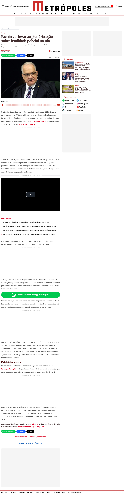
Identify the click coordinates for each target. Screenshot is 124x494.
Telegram (35, 424)
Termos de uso (40, 492)
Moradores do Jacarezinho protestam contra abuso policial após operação (29, 230)
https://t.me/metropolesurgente (31, 426)
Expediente (13, 492)
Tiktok (68, 110)
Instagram (83, 104)
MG (51, 14)
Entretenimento (66, 14)
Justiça (17, 28)
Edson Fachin (19, 437)
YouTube (82, 107)
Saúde (86, 14)
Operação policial (30, 437)
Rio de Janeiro (41, 437)
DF (43, 14)
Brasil (38, 14)
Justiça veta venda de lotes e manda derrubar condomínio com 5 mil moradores (82, 66)
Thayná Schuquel (5, 50)
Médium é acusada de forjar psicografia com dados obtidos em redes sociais (83, 90)
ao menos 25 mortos (27, 124)
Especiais (108, 14)
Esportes (100, 14)
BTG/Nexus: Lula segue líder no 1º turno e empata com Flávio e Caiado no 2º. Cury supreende (82, 78)
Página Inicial (4, 28)
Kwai (81, 110)
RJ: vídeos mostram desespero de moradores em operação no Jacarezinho (29, 226)
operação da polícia (38, 121)
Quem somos (3, 492)
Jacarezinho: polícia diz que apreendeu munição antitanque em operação (29, 234)
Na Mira (77, 85)
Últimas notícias (18, 14)
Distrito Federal (79, 62)
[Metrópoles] (62, 6)
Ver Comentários (30, 443)
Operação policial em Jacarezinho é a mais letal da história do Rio (26, 222)
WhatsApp (69, 100)
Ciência (92, 14)
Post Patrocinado (59, 492)
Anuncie (49, 492)
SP (47, 14)
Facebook (69, 104)
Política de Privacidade (26, 492)
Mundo (57, 14)
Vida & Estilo (77, 14)
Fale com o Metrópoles (75, 492)
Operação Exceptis (9, 369)
